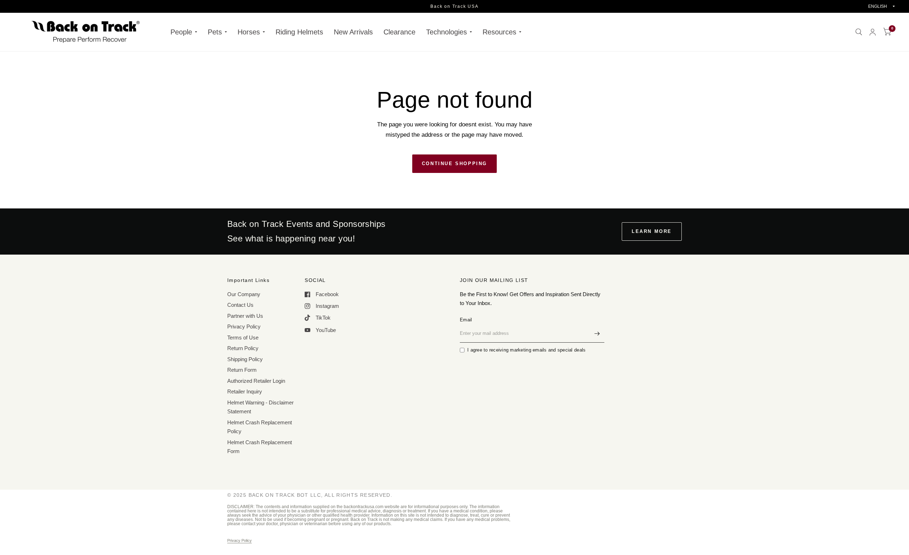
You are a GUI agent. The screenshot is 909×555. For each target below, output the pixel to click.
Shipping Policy (245, 359)
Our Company (243, 294)
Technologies (446, 32)
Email (466, 319)
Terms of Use (242, 337)
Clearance (399, 32)
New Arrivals (353, 32)
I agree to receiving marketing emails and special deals (526, 350)
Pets (215, 32)
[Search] (859, 32)
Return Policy (242, 348)
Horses (249, 32)
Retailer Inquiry (244, 391)
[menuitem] (183, 32)
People (181, 32)
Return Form (242, 370)
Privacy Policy (244, 326)
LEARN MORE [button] (652, 231)
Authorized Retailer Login (256, 381)
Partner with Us (245, 316)
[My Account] (873, 32)
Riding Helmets (299, 32)
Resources (499, 32)
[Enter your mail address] (597, 333)
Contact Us (240, 305)
